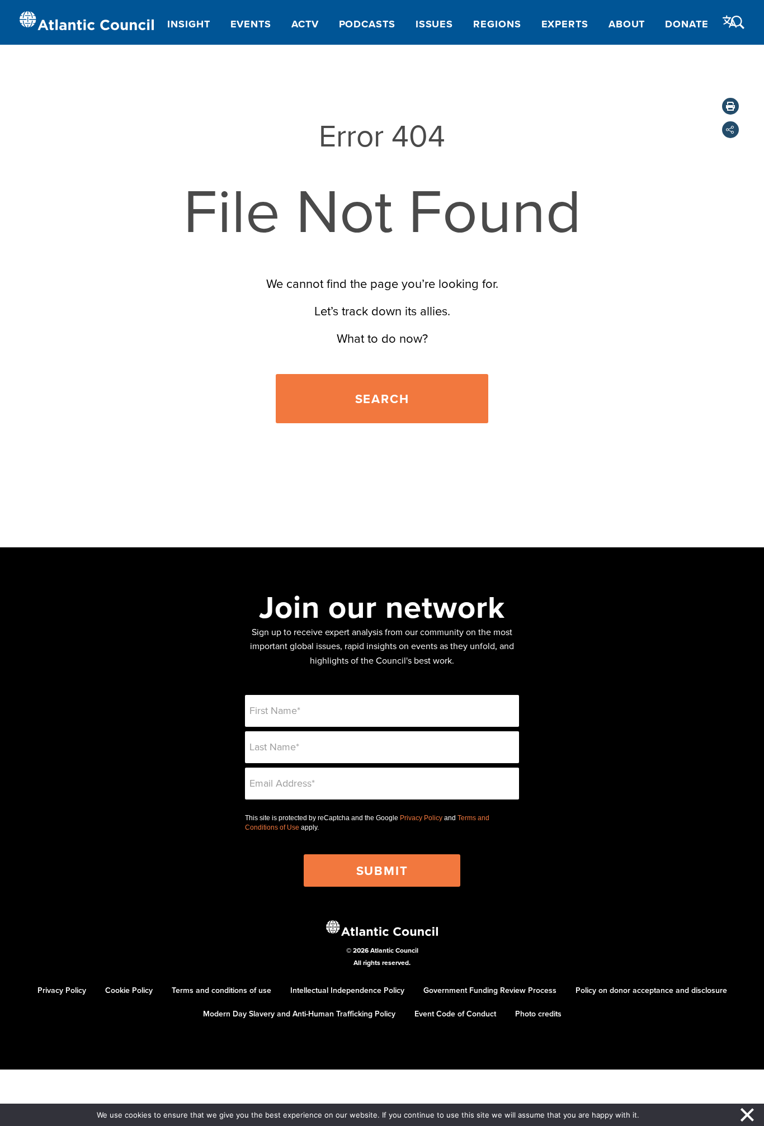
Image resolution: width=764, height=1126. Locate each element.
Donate (686, 24)
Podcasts (367, 24)
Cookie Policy (129, 990)
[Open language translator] (730, 22)
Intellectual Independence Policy (347, 990)
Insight (188, 24)
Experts (564, 24)
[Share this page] (730, 129)
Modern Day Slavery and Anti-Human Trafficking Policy (299, 1013)
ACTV (305, 24)
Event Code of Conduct (455, 1013)
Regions (497, 24)
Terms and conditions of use (221, 990)
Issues (434, 24)
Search (382, 399)
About (627, 24)
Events (250, 24)
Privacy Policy (421, 818)
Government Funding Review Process (490, 990)
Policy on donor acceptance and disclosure (651, 990)
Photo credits (538, 1013)
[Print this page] (730, 106)
